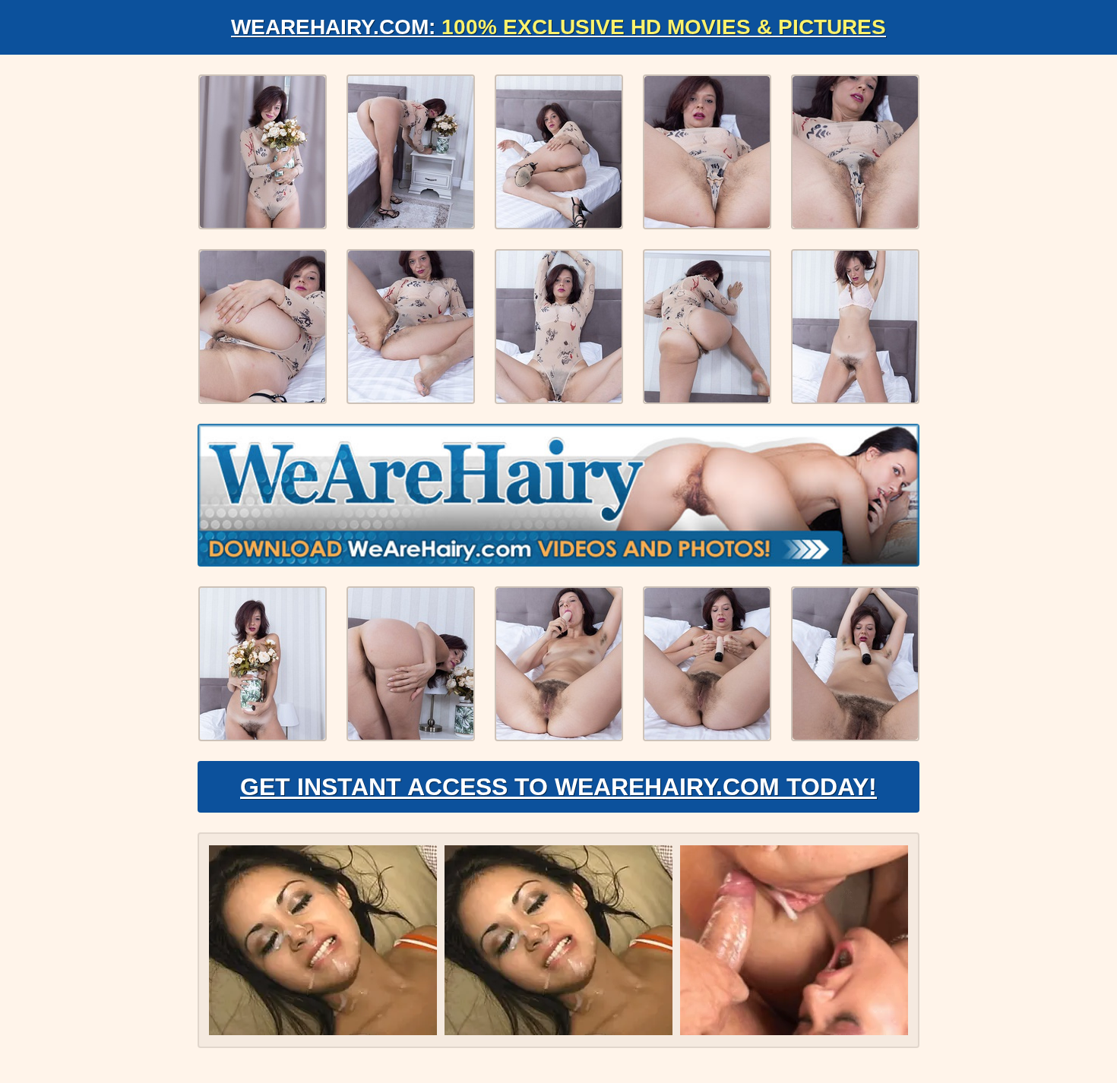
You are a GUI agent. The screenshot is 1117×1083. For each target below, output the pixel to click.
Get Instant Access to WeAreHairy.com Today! (558, 786)
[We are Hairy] (558, 495)
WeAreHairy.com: (558, 27)
